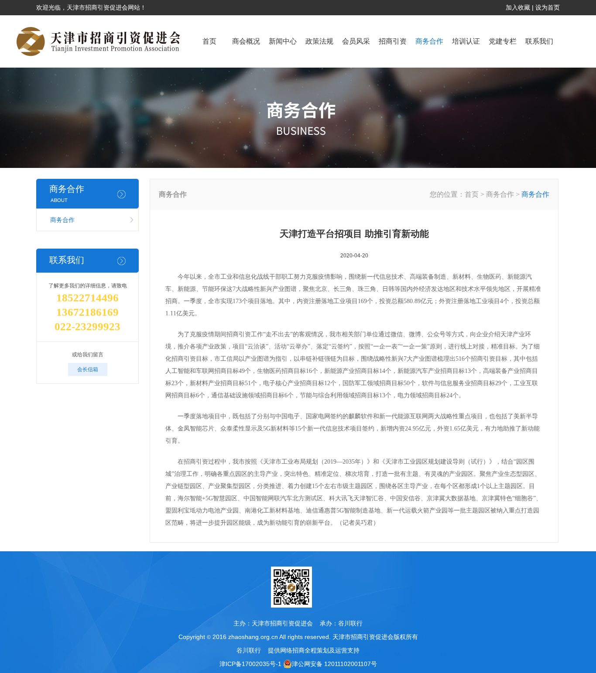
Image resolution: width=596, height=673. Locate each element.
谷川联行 (350, 623)
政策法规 (319, 41)
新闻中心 (283, 41)
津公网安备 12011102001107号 (334, 663)
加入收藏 (518, 7)
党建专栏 (503, 41)
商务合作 (429, 41)
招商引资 (393, 41)
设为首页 (547, 7)
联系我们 (539, 41)
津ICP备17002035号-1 (250, 663)
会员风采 (356, 41)
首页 (209, 41)
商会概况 (246, 41)
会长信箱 (87, 369)
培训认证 (466, 41)
